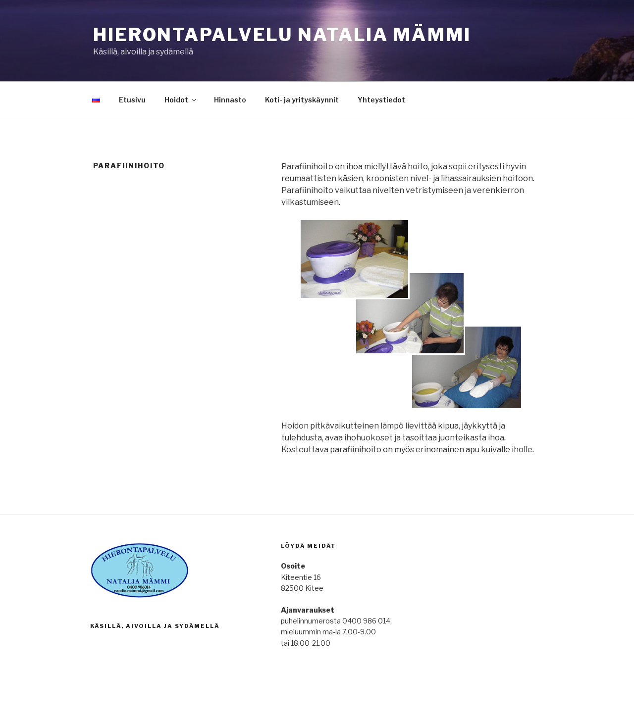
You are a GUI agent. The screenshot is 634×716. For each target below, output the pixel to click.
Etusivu (132, 99)
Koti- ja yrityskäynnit (302, 99)
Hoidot (176, 99)
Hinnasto (230, 99)
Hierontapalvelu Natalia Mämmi (282, 35)
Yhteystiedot (381, 99)
